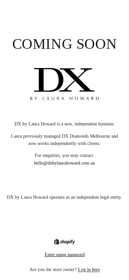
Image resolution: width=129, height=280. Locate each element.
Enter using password (65, 254)
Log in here (89, 269)
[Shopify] (64, 242)
